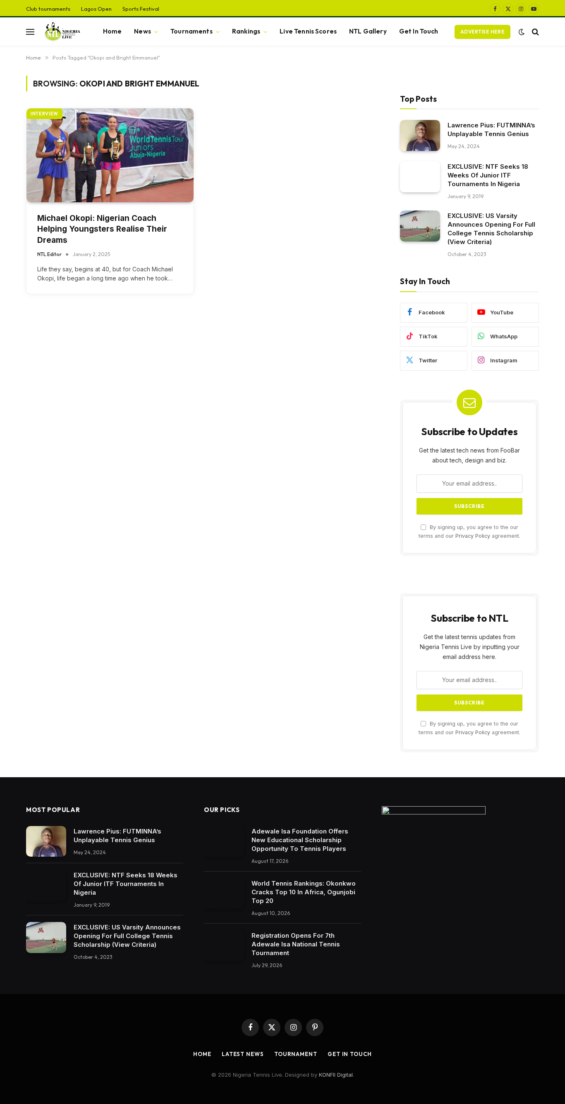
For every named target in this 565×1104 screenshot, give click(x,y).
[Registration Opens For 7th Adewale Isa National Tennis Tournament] (224, 945)
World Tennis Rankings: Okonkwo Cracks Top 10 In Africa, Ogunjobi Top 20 (303, 892)
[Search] (534, 31)
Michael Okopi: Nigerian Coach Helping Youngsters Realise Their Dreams (102, 229)
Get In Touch (418, 31)
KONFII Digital (336, 1074)
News (142, 31)
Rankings (246, 31)
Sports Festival (140, 8)
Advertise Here (482, 32)
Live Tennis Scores (308, 31)
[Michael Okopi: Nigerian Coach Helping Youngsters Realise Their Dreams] (110, 155)
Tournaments (191, 31)
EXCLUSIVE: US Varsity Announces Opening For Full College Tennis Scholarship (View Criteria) (491, 229)
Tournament (295, 1054)
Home (112, 31)
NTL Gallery (368, 31)
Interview (44, 114)
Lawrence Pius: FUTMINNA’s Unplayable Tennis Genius (491, 129)
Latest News (243, 1054)
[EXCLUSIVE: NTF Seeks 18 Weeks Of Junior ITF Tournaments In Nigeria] (420, 176)
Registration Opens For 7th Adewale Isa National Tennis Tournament (295, 944)
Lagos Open (96, 8)
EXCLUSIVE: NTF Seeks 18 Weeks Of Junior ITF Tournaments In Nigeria (488, 175)
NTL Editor (49, 254)
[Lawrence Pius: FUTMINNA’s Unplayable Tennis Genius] (420, 135)
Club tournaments (48, 8)
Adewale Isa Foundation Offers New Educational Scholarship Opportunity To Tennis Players (299, 840)
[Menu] (30, 31)
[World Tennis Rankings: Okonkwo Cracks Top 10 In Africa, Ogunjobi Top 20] (224, 893)
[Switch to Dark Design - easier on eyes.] (522, 32)
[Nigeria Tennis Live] (61, 31)
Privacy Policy (472, 536)
